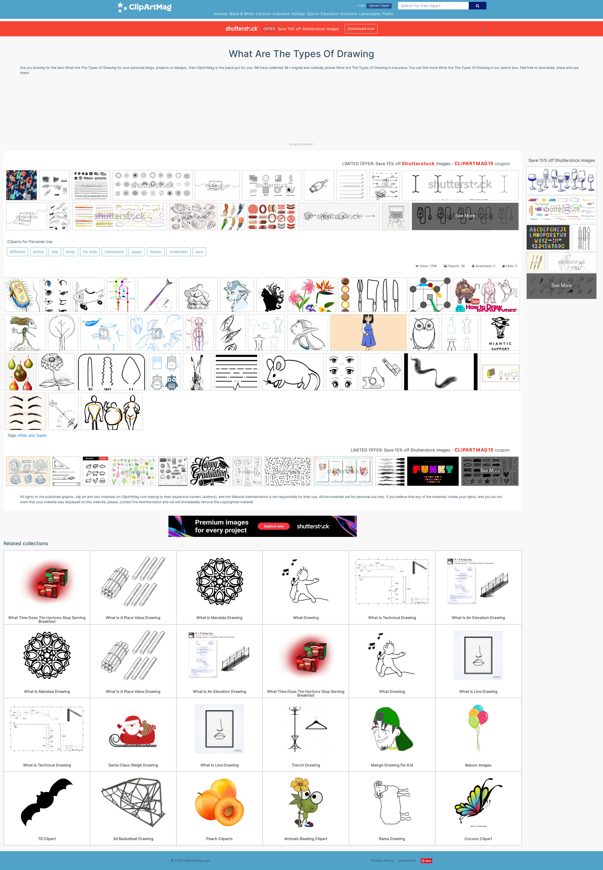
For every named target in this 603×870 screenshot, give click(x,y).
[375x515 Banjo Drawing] (63, 413)
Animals (221, 13)
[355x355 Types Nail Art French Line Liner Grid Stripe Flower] (157, 297)
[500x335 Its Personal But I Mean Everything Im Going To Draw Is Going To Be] (112, 413)
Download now (361, 28)
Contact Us (407, 860)
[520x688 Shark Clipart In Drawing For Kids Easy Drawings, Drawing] (164, 374)
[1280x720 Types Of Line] (440, 374)
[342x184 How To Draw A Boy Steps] (368, 334)
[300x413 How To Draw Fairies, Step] (230, 334)
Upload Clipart (379, 5)
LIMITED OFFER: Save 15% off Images (396, 163)
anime (38, 251)
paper (137, 251)
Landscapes (369, 13)
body (70, 251)
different (17, 251)
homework (114, 251)
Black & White (241, 13)
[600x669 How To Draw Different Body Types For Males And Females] (266, 334)
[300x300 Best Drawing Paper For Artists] (198, 297)
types (41, 435)
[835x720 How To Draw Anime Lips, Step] (104, 334)
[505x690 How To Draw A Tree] (63, 334)
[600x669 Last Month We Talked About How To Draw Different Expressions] (460, 334)
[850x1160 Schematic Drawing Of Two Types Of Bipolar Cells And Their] (121, 297)
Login (361, 5)
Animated (281, 13)
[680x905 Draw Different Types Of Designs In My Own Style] (271, 297)
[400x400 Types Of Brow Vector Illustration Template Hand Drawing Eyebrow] (25, 413)
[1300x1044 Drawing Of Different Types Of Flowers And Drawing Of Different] (312, 297)
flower (155, 251)
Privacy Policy (382, 860)
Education (330, 13)
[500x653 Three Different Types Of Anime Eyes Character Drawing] (341, 373)
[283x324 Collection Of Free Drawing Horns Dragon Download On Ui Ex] (237, 297)
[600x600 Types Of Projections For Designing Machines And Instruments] (500, 373)
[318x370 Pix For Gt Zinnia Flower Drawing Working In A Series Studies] (56, 374)
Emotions (349, 13)
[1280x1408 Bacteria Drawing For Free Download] (22, 297)
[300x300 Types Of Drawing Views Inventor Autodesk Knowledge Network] (380, 374)
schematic (178, 251)
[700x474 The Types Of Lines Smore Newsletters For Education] (292, 374)
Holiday (298, 13)
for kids (90, 251)
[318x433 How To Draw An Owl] (424, 334)
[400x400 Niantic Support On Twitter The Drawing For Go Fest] (500, 334)
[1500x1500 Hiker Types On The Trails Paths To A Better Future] (25, 334)
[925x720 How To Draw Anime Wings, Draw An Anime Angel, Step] (157, 334)
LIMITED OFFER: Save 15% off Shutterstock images (400, 450)
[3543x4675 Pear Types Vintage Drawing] (20, 373)
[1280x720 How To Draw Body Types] (486, 296)
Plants (387, 13)
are (31, 435)
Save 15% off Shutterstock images (562, 160)
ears (199, 251)
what (22, 435)
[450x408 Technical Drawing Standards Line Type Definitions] (237, 374)
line (55, 251)
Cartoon (263, 13)
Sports (313, 13)
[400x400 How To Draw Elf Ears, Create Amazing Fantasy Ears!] (307, 334)
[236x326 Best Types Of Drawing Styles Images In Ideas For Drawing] (56, 297)
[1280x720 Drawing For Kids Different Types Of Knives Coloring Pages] (373, 297)
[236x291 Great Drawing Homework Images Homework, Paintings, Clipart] (88, 297)
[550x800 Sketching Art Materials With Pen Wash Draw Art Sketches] (197, 374)
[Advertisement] (301, 110)
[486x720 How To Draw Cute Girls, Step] (199, 334)
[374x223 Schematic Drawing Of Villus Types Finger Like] (111, 374)
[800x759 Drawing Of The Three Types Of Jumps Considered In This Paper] (430, 297)
